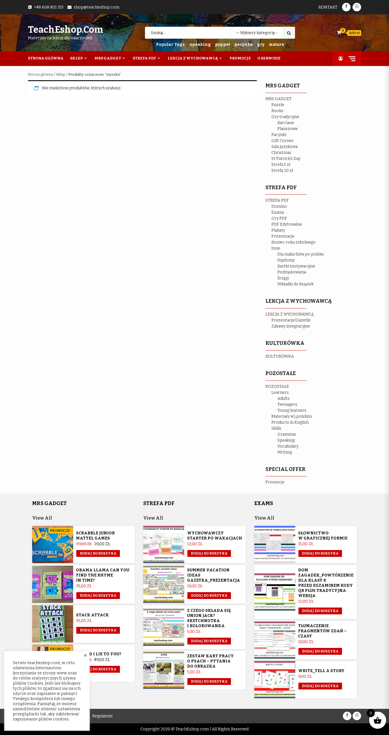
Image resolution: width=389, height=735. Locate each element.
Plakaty (278, 230)
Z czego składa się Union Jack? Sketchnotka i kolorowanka (209, 618)
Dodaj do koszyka (98, 553)
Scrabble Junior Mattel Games (95, 536)
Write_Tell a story (321, 670)
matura (276, 44)
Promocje (240, 58)
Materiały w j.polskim (291, 416)
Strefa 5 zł (280, 164)
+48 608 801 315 (49, 7)
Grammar (286, 434)
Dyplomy (285, 260)
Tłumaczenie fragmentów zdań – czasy (322, 631)
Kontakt (327, 7)
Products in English (290, 422)
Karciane (285, 122)
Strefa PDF (144, 58)
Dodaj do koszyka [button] (98, 596)
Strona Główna (46, 58)
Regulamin (102, 716)
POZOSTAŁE (277, 386)
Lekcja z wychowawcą (193, 58)
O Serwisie (269, 58)
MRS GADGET (278, 98)
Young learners (291, 410)
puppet (222, 44)
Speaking (286, 440)
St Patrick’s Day (285, 158)
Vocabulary (287, 446)
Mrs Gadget (108, 58)
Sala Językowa (284, 146)
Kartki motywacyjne (296, 266)
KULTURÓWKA (279, 356)
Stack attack (92, 615)
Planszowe (287, 128)
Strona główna (40, 74)
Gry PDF (279, 218)
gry (261, 44)
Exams (277, 212)
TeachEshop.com (65, 29)
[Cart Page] (339, 32)
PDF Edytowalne (286, 224)
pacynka (243, 44)
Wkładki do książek (295, 284)
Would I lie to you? (98, 654)
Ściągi (283, 278)
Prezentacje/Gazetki (290, 320)
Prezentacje (282, 236)
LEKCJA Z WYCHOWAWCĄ (289, 314)
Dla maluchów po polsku (300, 254)
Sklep (76, 58)
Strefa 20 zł (282, 170)
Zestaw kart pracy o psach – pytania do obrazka (210, 661)
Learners (280, 392)
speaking (200, 44)
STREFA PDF (277, 200)
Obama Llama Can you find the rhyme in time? (102, 575)
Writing (284, 452)
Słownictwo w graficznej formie (322, 536)
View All (42, 518)
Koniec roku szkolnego (293, 242)
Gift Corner (282, 140)
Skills (276, 428)
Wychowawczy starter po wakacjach (214, 536)
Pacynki (278, 134)
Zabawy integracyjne (290, 326)
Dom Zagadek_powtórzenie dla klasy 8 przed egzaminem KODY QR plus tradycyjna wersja (325, 583)
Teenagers (287, 404)
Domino (279, 206)
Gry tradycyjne (285, 116)
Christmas (281, 152)
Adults (283, 398)
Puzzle (277, 104)
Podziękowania (291, 272)
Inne (275, 248)
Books (277, 110)
